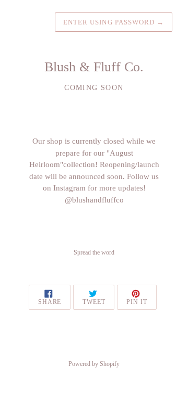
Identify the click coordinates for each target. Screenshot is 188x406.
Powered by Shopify (94, 363)
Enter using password (113, 22)
